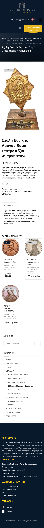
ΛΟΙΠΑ (8, 367)
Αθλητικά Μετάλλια (15, 378)
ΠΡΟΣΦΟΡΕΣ (11, 416)
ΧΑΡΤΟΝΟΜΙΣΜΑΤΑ (13, 409)
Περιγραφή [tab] (9, 205)
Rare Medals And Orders (18, 375)
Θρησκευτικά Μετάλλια (16, 390)
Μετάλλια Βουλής (14, 394)
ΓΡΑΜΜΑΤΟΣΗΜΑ (13, 363)
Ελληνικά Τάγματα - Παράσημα (23, 191)
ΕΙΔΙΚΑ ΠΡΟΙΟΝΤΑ (13, 412)
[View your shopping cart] (33, 19)
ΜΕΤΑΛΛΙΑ (6, 194)
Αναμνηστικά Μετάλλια (16, 382)
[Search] (37, 343)
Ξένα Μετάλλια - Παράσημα (18, 397)
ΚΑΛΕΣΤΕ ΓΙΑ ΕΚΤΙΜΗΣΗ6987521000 (33, 29)
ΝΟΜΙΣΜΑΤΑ (11, 405)
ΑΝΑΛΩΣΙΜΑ (10, 360)
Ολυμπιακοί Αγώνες (15, 401)
